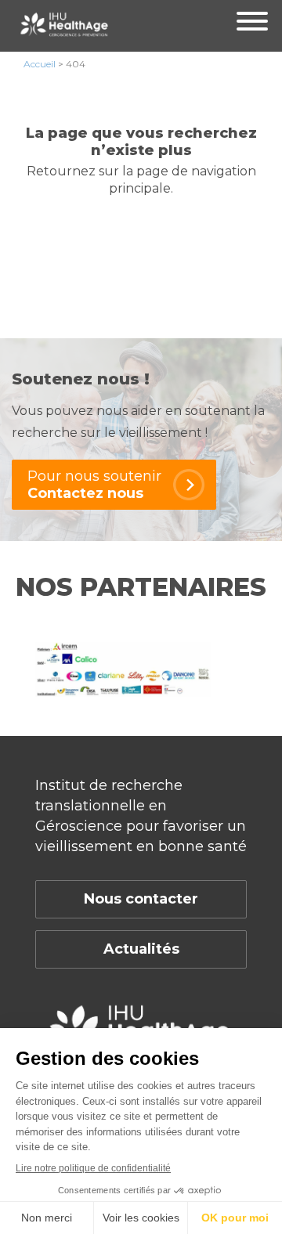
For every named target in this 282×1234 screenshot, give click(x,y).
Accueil (40, 64)
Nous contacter (141, 898)
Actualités (141, 949)
